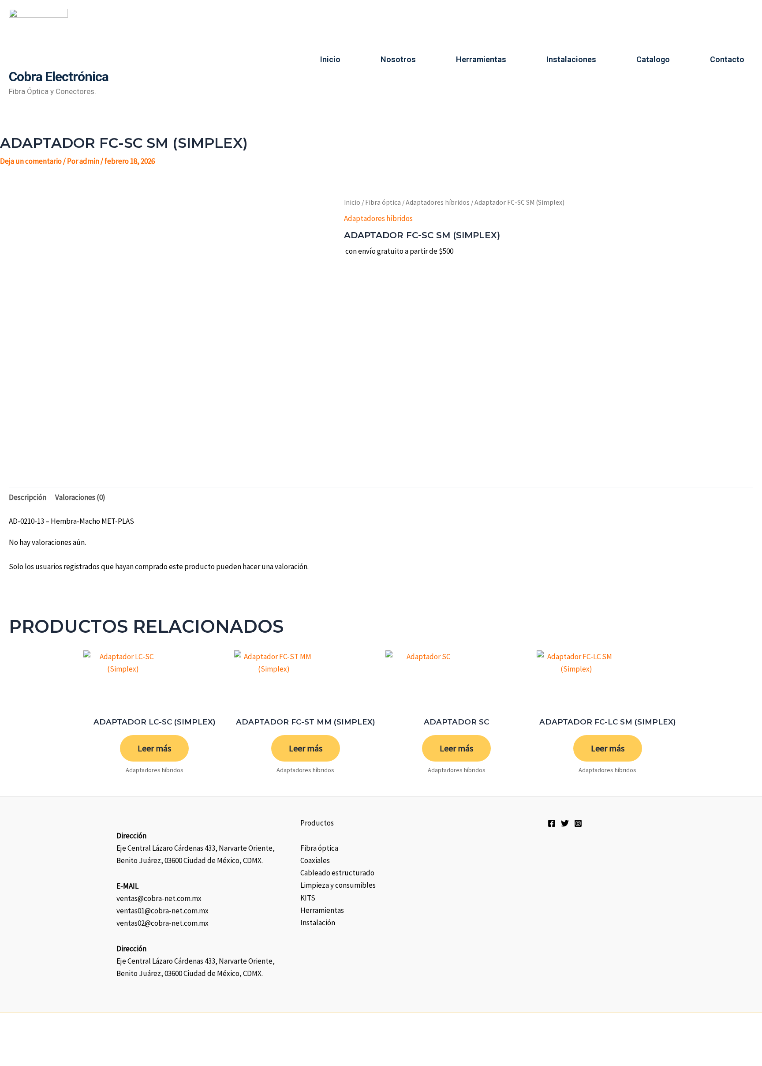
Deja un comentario (31, 161)
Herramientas (481, 59)
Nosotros (398, 59)
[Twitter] (565, 823)
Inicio (330, 59)
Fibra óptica (383, 202)
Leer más (154, 748)
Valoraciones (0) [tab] (80, 497)
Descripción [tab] (27, 497)
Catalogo (653, 59)
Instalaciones (571, 59)
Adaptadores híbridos (438, 202)
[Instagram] (578, 823)
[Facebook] (552, 823)
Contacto (727, 59)
